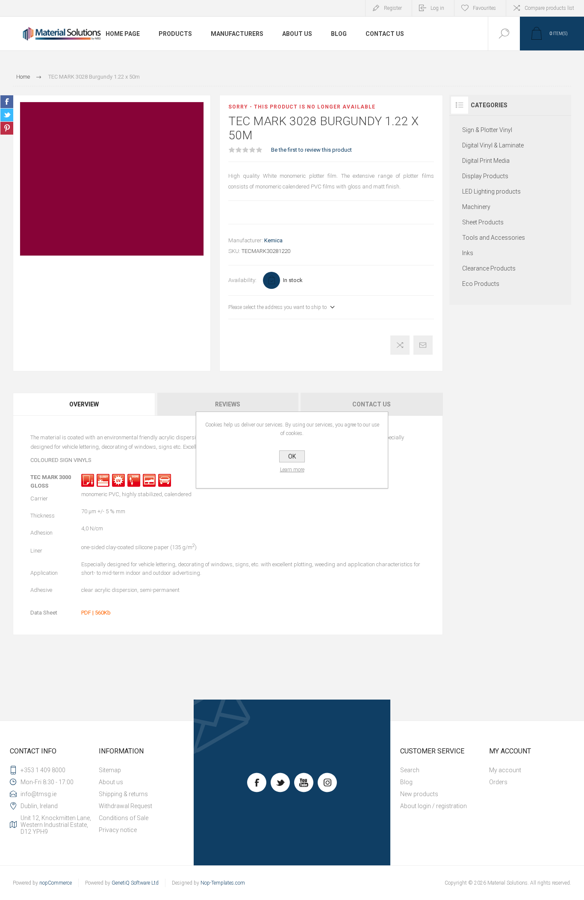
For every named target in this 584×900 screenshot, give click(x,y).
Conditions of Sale (123, 818)
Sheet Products (483, 222)
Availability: (242, 280)
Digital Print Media (486, 160)
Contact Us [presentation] (371, 404)
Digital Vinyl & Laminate (493, 145)
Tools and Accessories (493, 237)
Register (393, 8)
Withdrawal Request (125, 806)
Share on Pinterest (6, 128)
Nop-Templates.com (223, 883)
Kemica (273, 240)
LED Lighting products (491, 191)
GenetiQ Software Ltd (135, 883)
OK (292, 456)
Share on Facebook (6, 101)
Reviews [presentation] (227, 404)
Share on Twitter (6, 115)
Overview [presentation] (84, 404)
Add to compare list (400, 345)
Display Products (485, 176)
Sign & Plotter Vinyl (487, 129)
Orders (498, 782)
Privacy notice (118, 829)
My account (505, 770)
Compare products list (549, 8)
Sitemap (110, 770)
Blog (406, 782)
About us (111, 782)
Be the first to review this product (311, 150)
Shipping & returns (123, 794)
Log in (437, 8)
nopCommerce (55, 883)
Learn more (292, 470)
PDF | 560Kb (96, 612)
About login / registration (433, 806)
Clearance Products (489, 268)
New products (419, 794)
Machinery (476, 206)
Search (409, 770)
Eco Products (480, 283)
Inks (467, 253)
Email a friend (423, 345)
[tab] (84, 404)
